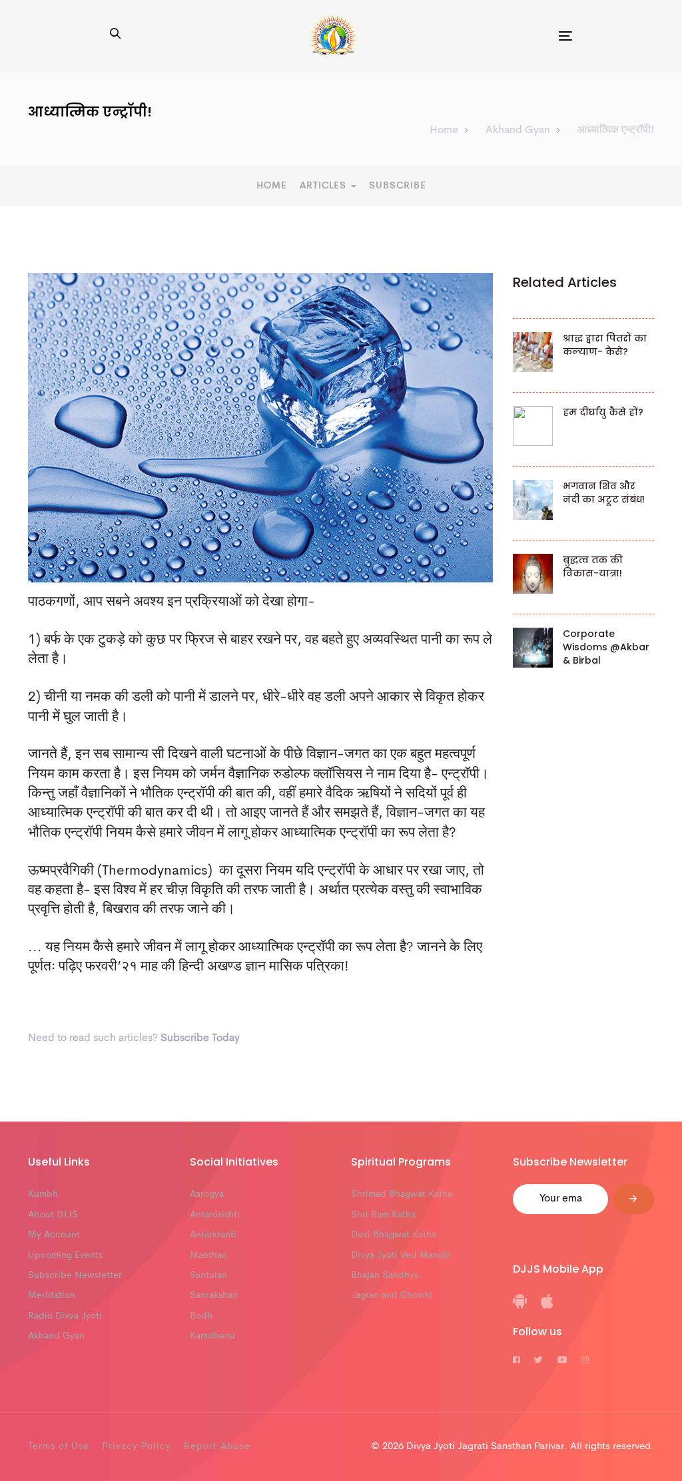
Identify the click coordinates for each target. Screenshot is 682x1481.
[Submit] (633, 1199)
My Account (54, 1234)
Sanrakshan (214, 1295)
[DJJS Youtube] (562, 1360)
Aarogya (207, 1194)
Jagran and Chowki (391, 1295)
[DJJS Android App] (520, 1306)
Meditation (51, 1295)
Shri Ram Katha (383, 1214)
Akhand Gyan (56, 1336)
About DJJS (53, 1214)
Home (271, 185)
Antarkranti (213, 1234)
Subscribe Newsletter (75, 1275)
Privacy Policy (136, 1446)
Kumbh (43, 1194)
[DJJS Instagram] (585, 1360)
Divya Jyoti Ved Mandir (400, 1255)
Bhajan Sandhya (385, 1275)
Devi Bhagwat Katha (393, 1234)
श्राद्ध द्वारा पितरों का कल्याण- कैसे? (605, 344)
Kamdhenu (212, 1336)
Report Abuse (217, 1446)
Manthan (208, 1255)
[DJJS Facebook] (516, 1360)
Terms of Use (58, 1446)
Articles (325, 185)
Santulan (208, 1275)
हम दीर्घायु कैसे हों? (603, 412)
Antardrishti (215, 1214)
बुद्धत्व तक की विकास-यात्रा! (593, 566)
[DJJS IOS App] (547, 1306)
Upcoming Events (65, 1255)
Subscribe (397, 185)
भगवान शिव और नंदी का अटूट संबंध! (604, 492)
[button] (115, 35)
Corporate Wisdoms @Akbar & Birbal (606, 646)
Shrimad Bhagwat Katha (401, 1194)
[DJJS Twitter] (538, 1360)
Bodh (201, 1316)
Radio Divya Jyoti (65, 1316)
